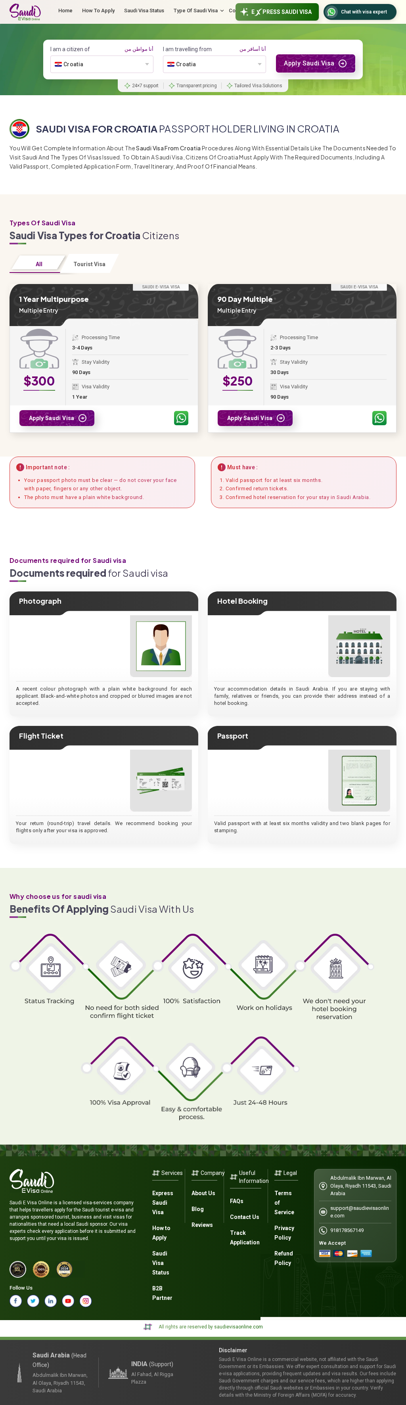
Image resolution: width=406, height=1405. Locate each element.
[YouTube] (68, 1301)
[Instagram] (85, 1301)
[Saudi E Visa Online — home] (25, 12)
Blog (198, 1209)
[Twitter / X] (33, 1301)
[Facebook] (16, 1301)
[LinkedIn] (50, 1301)
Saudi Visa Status (160, 1263)
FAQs (236, 1201)
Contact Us (244, 1217)
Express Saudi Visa (162, 1202)
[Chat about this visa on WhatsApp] (181, 418)
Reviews (202, 1225)
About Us (203, 1193)
